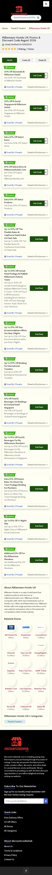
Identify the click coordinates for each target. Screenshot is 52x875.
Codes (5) (26, 60)
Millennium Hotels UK (39, 28)
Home (5, 28)
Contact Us (9, 859)
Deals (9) (42, 60)
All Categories (10, 831)
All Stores (8, 826)
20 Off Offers (10, 822)
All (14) (9, 60)
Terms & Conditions (13, 851)
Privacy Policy (10, 855)
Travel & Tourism (18, 28)
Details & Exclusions (37, 87)
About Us (8, 846)
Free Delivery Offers (13, 817)
